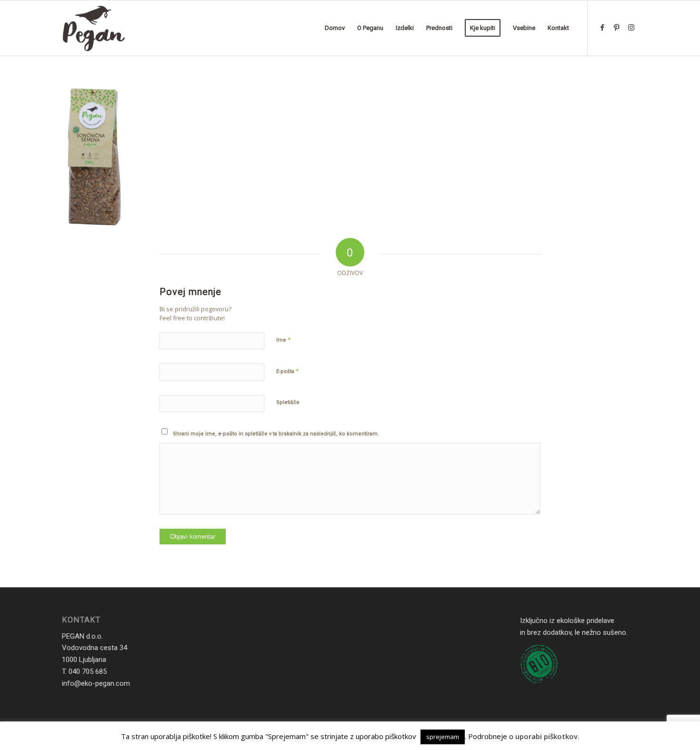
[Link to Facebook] (602, 27)
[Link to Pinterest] (617, 27)
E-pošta (287, 371)
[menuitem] (335, 28)
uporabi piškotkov (546, 736)
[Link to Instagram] (631, 27)
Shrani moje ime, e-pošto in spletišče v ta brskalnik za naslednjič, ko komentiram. (276, 434)
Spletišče (288, 402)
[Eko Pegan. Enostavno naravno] (94, 28)
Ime (283, 339)
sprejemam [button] (442, 736)
